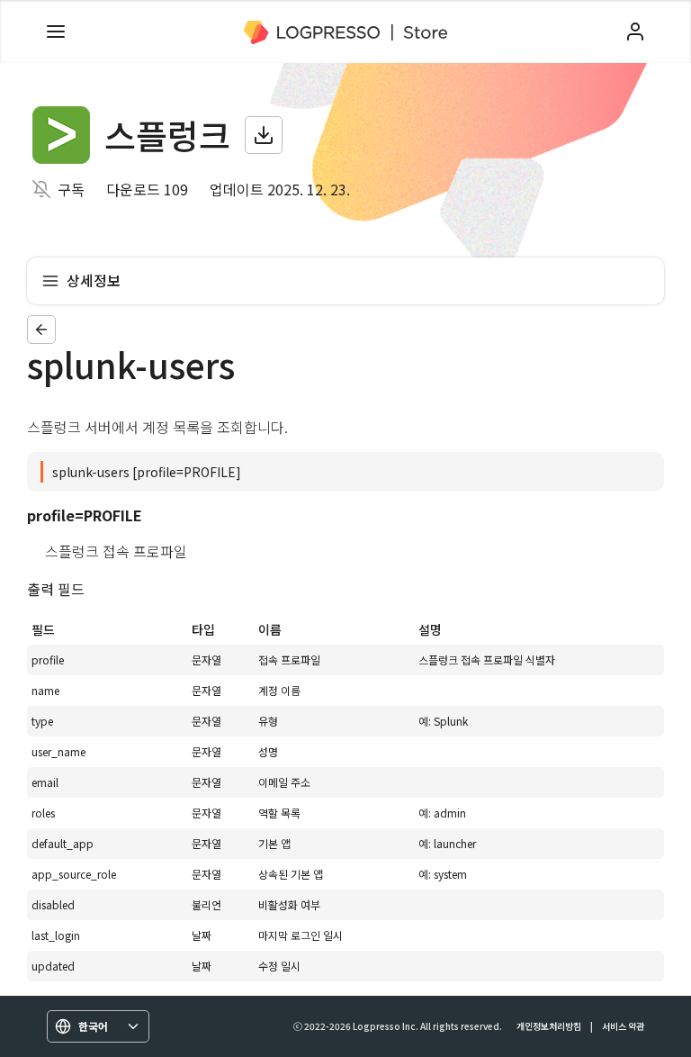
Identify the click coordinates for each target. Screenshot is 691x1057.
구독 (71, 189)
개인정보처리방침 (548, 1026)
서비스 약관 (623, 1026)
